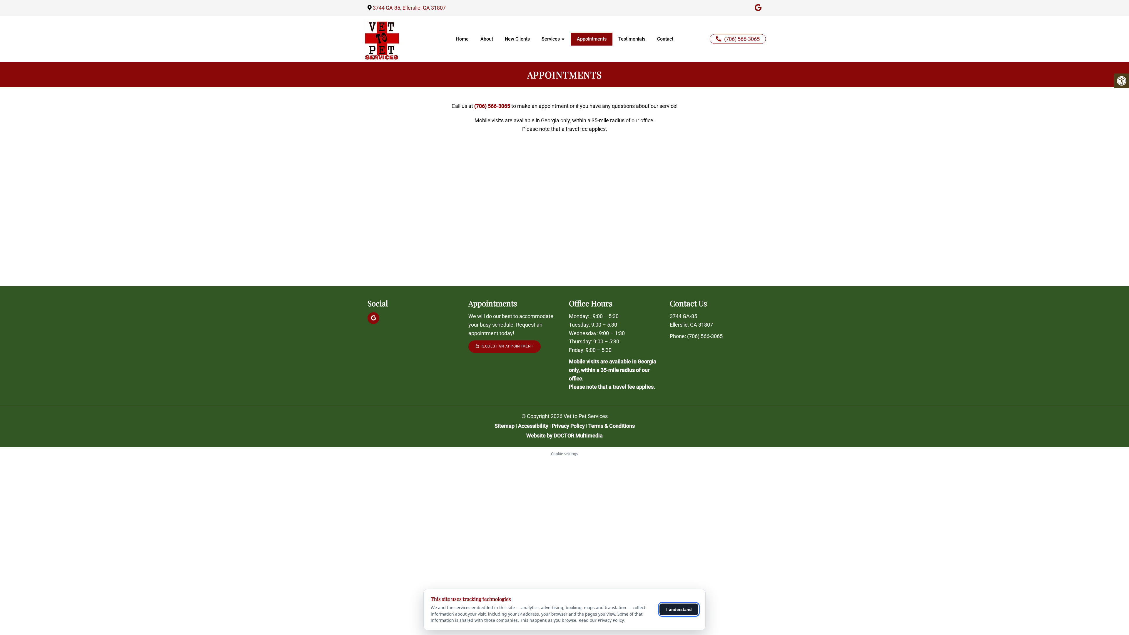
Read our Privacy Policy (601, 620)
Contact (665, 39)
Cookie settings (564, 453)
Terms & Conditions (611, 426)
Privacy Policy (569, 426)
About (486, 39)
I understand (679, 609)
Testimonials (631, 39)
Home (462, 39)
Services (551, 39)
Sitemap (505, 426)
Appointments (592, 39)
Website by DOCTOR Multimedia (564, 435)
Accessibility (533, 426)
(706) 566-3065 (742, 39)
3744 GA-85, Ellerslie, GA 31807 (409, 8)
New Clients (517, 39)
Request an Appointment (506, 346)
